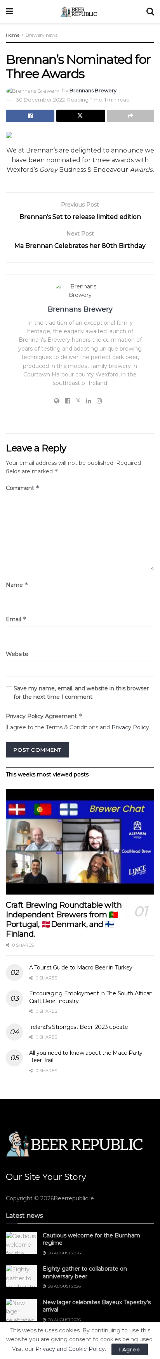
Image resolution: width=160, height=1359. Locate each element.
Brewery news (41, 35)
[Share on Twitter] (80, 116)
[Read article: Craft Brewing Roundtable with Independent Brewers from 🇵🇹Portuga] (80, 842)
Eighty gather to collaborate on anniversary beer (85, 1272)
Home (12, 35)
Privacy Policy (130, 727)
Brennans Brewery (93, 90)
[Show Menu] (9, 11)
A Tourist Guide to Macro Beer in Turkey (80, 967)
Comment (23, 487)
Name (17, 584)
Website (17, 654)
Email (16, 619)
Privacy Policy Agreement (44, 716)
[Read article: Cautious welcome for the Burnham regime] (21, 1243)
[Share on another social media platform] (130, 116)
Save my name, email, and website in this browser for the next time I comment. (81, 692)
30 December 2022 (40, 100)
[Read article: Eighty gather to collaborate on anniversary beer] (21, 1276)
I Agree (129, 1349)
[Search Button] (150, 11)
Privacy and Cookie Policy (70, 1348)
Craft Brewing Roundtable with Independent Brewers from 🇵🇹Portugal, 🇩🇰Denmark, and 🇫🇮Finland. (64, 919)
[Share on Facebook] (30, 116)
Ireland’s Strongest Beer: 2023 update (78, 1026)
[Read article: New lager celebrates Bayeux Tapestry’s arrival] (21, 1310)
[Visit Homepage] (80, 11)
